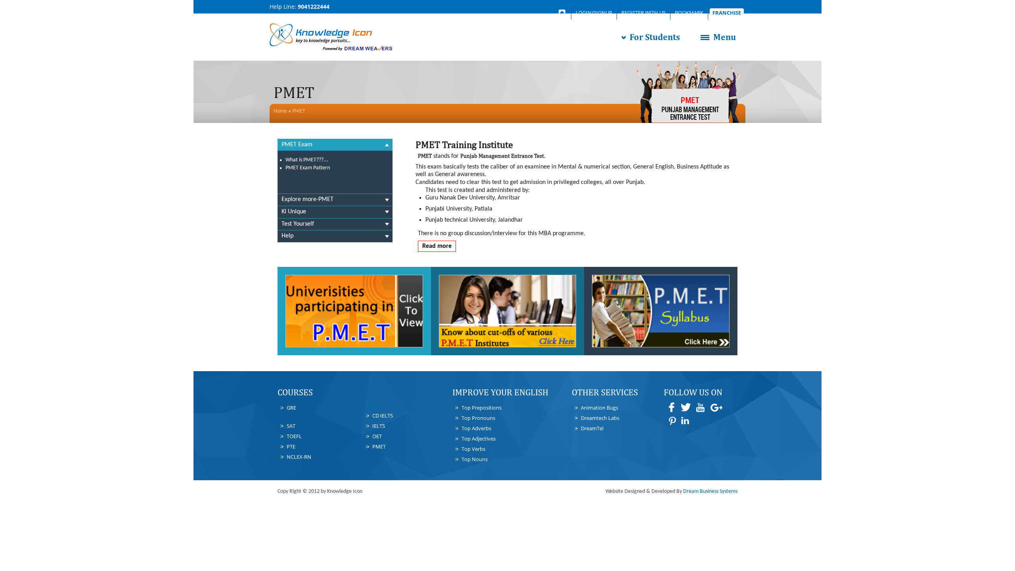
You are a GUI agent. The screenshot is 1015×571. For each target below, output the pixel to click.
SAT (291, 426)
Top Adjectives (479, 438)
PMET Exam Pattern (307, 168)
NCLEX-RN (299, 457)
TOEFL (294, 436)
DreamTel (592, 428)
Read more (437, 246)
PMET (298, 111)
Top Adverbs (476, 428)
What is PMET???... (306, 160)
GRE (291, 407)
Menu (724, 37)
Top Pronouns (478, 418)
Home (280, 111)
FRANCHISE (726, 12)
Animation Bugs (599, 407)
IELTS (378, 426)
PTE (291, 446)
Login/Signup (594, 12)
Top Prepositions (482, 407)
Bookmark (689, 12)
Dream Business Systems (710, 491)
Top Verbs (473, 449)
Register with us (643, 12)
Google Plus (716, 407)
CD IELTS (382, 415)
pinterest (671, 420)
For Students (655, 37)
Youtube (700, 407)
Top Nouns (475, 459)
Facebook (671, 407)
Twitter (686, 407)
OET (377, 436)
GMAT (374, 406)
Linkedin (686, 420)
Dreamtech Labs (600, 418)
